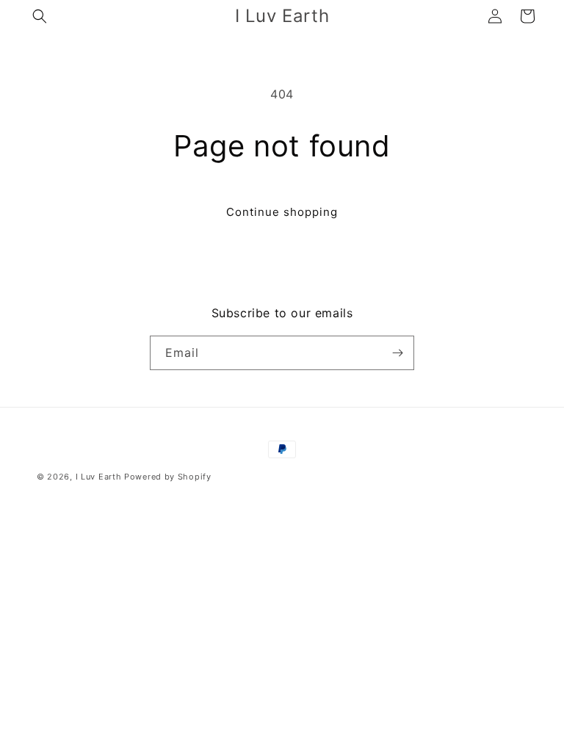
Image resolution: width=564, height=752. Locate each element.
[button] (40, 16)
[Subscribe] (397, 353)
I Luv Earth (99, 476)
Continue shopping (282, 212)
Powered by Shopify (168, 476)
